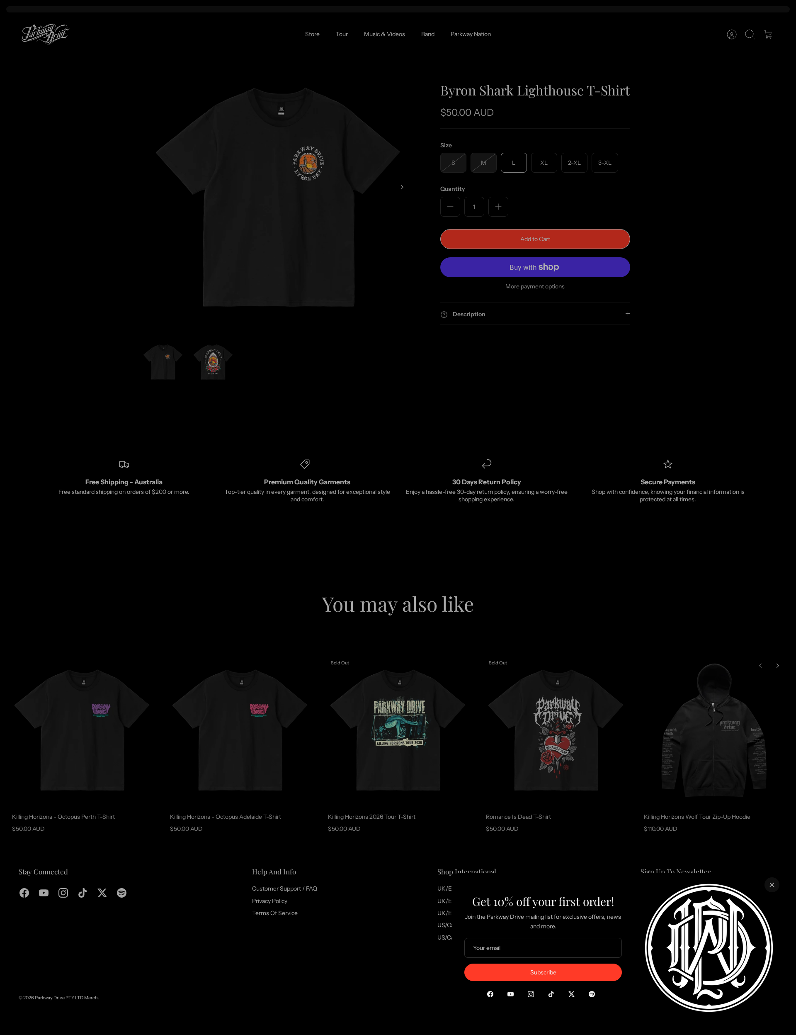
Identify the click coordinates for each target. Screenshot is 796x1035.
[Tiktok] (551, 994)
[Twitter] (571, 994)
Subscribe (543, 972)
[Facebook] (490, 994)
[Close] (771, 884)
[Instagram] (531, 994)
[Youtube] (510, 994)
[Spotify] (592, 994)
